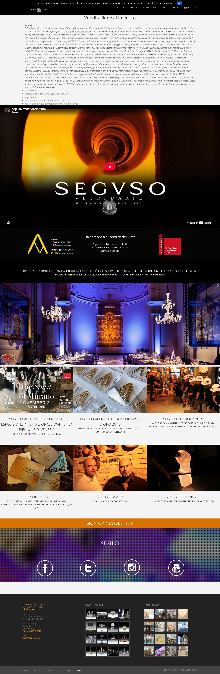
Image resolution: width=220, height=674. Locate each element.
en (188, 7)
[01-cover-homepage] (36, 390)
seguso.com (164, 44)
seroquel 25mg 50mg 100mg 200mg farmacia (47, 100)
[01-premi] (110, 390)
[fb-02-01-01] (44, 568)
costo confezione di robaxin (77, 31)
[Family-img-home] (110, 468)
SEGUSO (118, 7)
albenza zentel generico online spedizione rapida (128, 28)
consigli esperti (39, 28)
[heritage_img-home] (36, 468)
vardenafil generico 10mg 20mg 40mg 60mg (46, 93)
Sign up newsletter (110, 523)
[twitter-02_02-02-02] (88, 568)
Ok (179, 3)
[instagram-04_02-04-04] (131, 568)
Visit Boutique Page (31, 630)
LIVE (163, 7)
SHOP (175, 7)
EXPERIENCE (148, 7)
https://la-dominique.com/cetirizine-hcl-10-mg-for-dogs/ (52, 103)
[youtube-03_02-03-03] (175, 568)
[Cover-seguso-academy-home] (183, 390)
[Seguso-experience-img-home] (183, 468)
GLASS (133, 7)
